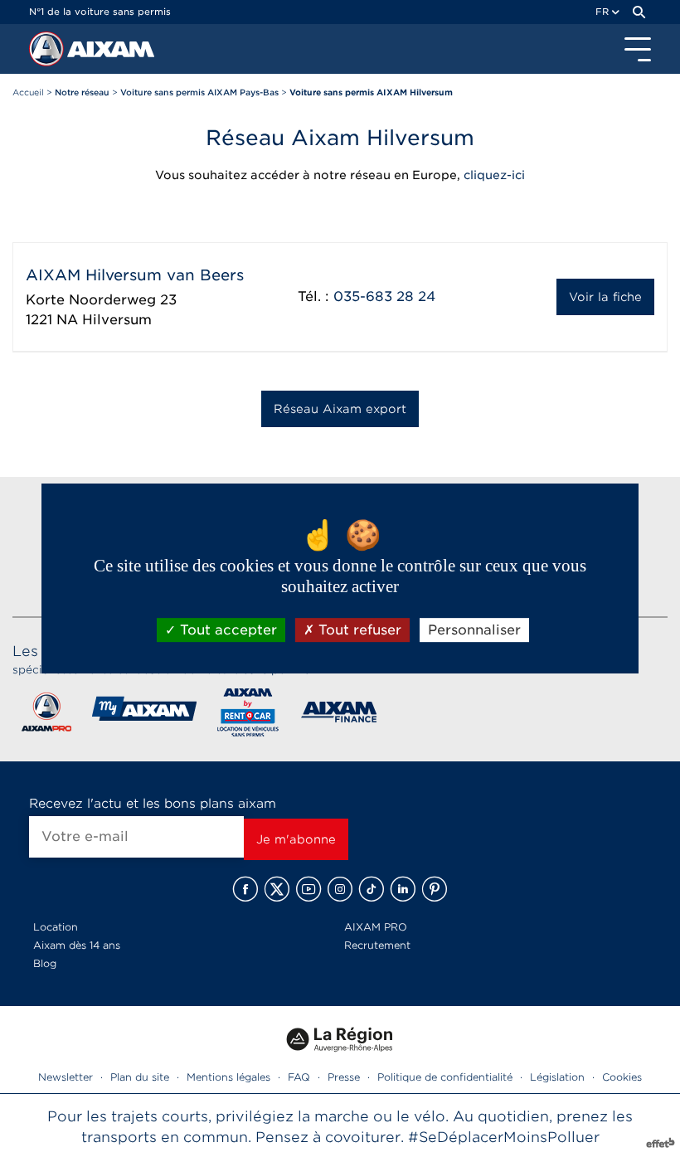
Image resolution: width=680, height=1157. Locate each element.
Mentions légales (228, 1077)
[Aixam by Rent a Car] (248, 715)
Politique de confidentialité (444, 1077)
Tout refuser (357, 630)
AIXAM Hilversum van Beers (135, 275)
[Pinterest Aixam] (434, 889)
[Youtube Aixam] (308, 889)
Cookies (622, 1077)
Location (55, 927)
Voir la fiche (605, 297)
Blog (44, 963)
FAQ (299, 1077)
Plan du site (139, 1077)
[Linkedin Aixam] (403, 889)
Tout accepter (226, 630)
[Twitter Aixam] (277, 889)
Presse (344, 1077)
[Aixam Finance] (339, 715)
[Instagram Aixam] (340, 889)
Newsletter (65, 1077)
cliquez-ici (494, 175)
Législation (557, 1077)
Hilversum (117, 320)
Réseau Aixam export (340, 409)
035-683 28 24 (384, 296)
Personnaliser (474, 630)
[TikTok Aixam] (371, 889)
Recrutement (377, 945)
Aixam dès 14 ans (76, 945)
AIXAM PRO (375, 927)
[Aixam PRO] (46, 715)
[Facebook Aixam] (245, 889)
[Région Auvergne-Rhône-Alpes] (340, 1058)
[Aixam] (48, 53)
